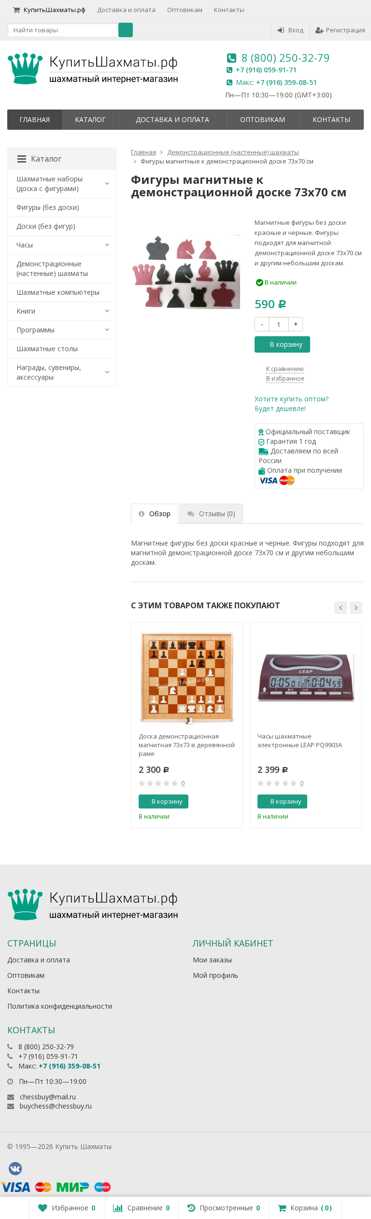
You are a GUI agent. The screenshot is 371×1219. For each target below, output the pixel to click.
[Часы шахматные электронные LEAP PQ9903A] (305, 678)
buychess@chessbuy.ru (56, 1105)
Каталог (90, 119)
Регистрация (345, 30)
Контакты (229, 9)
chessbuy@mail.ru (48, 1096)
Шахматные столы (47, 348)
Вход (295, 30)
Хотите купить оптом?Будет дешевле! (291, 403)
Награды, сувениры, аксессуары (48, 372)
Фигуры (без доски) (47, 207)
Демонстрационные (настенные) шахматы (52, 268)
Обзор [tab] (160, 513)
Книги (25, 310)
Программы (35, 329)
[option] (187, 725)
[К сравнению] (216, 801)
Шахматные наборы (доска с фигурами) (49, 183)
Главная (34, 119)
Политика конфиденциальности (59, 1006)
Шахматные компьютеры (58, 292)
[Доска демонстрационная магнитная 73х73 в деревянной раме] (187, 678)
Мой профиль (215, 975)
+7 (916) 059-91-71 (266, 69)
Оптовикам (184, 9)
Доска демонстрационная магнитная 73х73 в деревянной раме (187, 745)
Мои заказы (212, 959)
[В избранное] (232, 801)
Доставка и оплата (126, 9)
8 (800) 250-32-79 (286, 57)
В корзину (286, 344)
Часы (24, 244)
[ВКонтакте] (15, 1169)
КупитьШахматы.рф (55, 9)
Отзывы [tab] (217, 513)
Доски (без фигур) (45, 226)
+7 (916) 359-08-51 (286, 82)
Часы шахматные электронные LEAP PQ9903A (299, 740)
